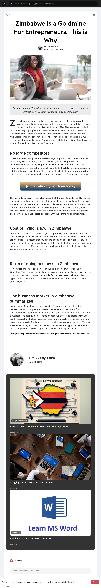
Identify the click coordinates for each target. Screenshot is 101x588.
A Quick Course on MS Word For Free (30, 538)
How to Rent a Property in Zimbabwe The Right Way (39, 426)
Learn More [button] (73, 582)
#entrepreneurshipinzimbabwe (37, 334)
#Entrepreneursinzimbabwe (61, 334)
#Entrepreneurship (17, 334)
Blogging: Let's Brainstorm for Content (31, 482)
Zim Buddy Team (51, 46)
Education (16, 532)
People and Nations (19, 421)
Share (11, 15)
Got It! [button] (95, 582)
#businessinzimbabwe (81, 334)
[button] (53, 3)
